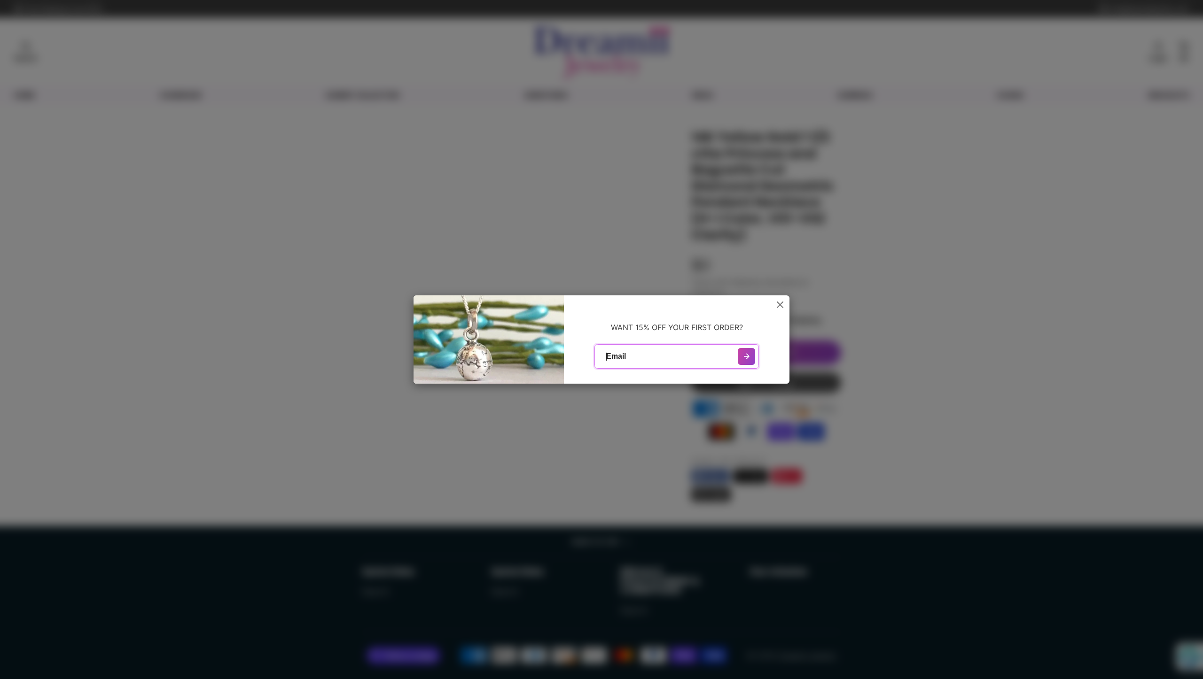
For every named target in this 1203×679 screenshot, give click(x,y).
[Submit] (746, 356)
